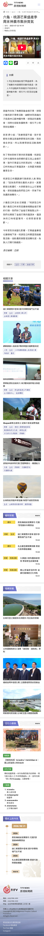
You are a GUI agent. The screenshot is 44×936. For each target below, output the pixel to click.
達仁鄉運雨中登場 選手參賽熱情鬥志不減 (21, 309)
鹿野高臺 (28, 504)
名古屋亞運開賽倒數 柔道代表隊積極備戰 (29, 547)
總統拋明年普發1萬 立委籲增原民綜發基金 (21, 682)
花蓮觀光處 (8, 470)
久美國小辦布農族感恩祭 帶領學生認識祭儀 (30, 559)
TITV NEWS (18, 3)
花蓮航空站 (26, 467)
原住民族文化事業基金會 (12, 922)
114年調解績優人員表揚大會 (25, 350)
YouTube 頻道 (8, 928)
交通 (5, 467)
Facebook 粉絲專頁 (10, 925)
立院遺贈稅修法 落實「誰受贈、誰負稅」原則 (22, 650)
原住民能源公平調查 (22, 390)
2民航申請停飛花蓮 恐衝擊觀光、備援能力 (21, 463)
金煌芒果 (30, 265)
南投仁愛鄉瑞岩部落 (22, 427)
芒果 (23, 265)
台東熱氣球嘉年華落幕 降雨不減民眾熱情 (21, 500)
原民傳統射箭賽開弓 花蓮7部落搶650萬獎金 (29, 524)
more (15, 871)
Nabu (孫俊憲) (10, 31)
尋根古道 (22, 430)
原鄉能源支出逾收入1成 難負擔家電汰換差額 (21, 384)
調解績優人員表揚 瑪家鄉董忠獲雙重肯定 (21, 346)
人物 (5, 350)
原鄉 (5, 313)
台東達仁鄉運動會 (10, 316)
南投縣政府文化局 (10, 430)
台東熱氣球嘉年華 (16, 504)
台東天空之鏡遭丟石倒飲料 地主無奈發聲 (21, 617)
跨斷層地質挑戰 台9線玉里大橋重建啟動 (20, 713)
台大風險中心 (9, 393)
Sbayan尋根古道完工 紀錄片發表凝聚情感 (21, 423)
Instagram (7, 931)
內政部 (6, 353)
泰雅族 (22, 433)
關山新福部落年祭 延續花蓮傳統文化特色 (30, 571)
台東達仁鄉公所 (21, 313)
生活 (17, 265)
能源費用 (19, 393)
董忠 (12, 353)
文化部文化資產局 (10, 433)
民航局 (17, 467)
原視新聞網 (20, 6)
